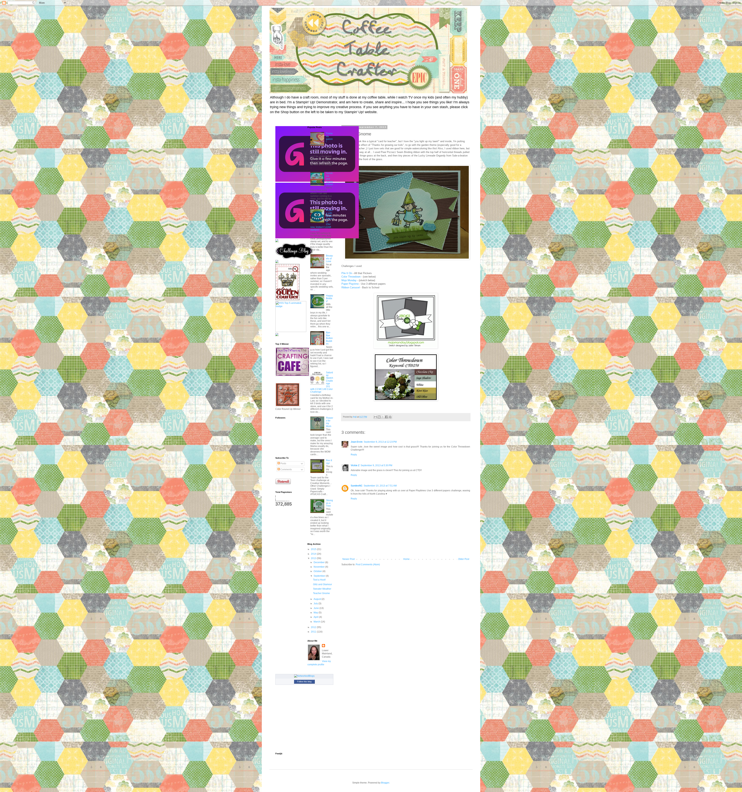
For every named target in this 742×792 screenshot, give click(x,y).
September (320, 576)
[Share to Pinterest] (390, 417)
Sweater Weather (322, 588)
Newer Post (348, 559)
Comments (286, 469)
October (318, 571)
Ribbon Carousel (350, 287)
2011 (314, 631)
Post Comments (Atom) (368, 564)
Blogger (385, 782)
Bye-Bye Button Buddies (329, 338)
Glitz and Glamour (322, 584)
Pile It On (346, 273)
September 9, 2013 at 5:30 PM (376, 465)
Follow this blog (304, 681)
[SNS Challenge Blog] (294, 258)
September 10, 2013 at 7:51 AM (380, 485)
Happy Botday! (329, 298)
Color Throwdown (351, 276)
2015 (314, 549)
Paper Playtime (350, 283)
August (318, 599)
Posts (283, 463)
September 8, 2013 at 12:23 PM (380, 442)
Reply (354, 454)
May (316, 612)
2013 (314, 558)
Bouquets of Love (329, 258)
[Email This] (375, 417)
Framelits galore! (329, 137)
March (317, 621)
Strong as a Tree (329, 503)
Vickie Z (355, 465)
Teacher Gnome (321, 593)
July (316, 603)
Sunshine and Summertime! (329, 179)
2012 (314, 627)
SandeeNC (356, 485)
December (319, 562)
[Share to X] (383, 417)
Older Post (463, 559)
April (316, 617)
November (319, 566)
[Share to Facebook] (386, 417)
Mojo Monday (349, 280)
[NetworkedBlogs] (304, 676)
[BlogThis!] (379, 417)
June (316, 608)
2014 (314, 554)
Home (406, 559)
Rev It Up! (329, 461)
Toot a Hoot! (319, 579)
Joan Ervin (356, 442)
